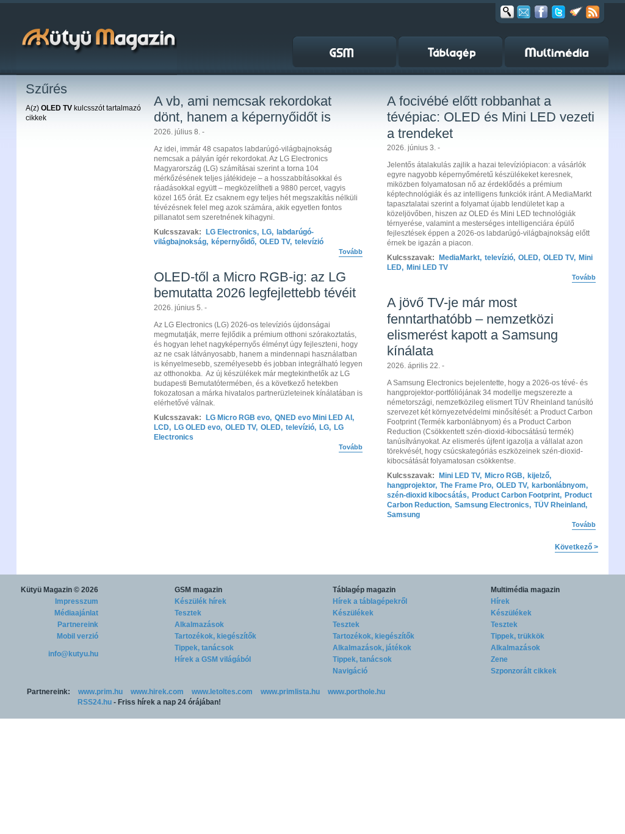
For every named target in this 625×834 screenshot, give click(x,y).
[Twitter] (558, 11)
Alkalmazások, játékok (372, 648)
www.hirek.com (157, 691)
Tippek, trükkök (517, 636)
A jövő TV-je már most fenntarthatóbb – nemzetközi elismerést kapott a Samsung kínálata (472, 326)
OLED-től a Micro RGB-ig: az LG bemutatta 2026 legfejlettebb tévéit (255, 284)
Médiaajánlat (76, 613)
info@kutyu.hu (73, 654)
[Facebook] (541, 11)
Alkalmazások (199, 624)
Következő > (576, 547)
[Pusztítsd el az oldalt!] (576, 11)
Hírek (500, 601)
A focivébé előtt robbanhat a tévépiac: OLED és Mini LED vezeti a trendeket (490, 117)
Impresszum (76, 601)
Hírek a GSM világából (213, 659)
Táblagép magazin (364, 590)
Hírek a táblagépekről (370, 601)
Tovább (351, 251)
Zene (499, 659)
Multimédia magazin (525, 590)
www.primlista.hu (290, 691)
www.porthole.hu (356, 691)
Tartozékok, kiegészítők (215, 636)
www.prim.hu (100, 691)
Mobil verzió (77, 636)
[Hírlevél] (523, 11)
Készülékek (353, 613)
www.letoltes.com (222, 691)
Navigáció (350, 671)
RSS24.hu (95, 702)
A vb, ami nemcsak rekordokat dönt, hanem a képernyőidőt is (242, 109)
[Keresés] (507, 11)
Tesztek (188, 613)
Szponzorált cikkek (524, 671)
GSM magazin (198, 590)
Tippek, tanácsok (204, 648)
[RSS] (592, 11)
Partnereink (77, 624)
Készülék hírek (200, 601)
